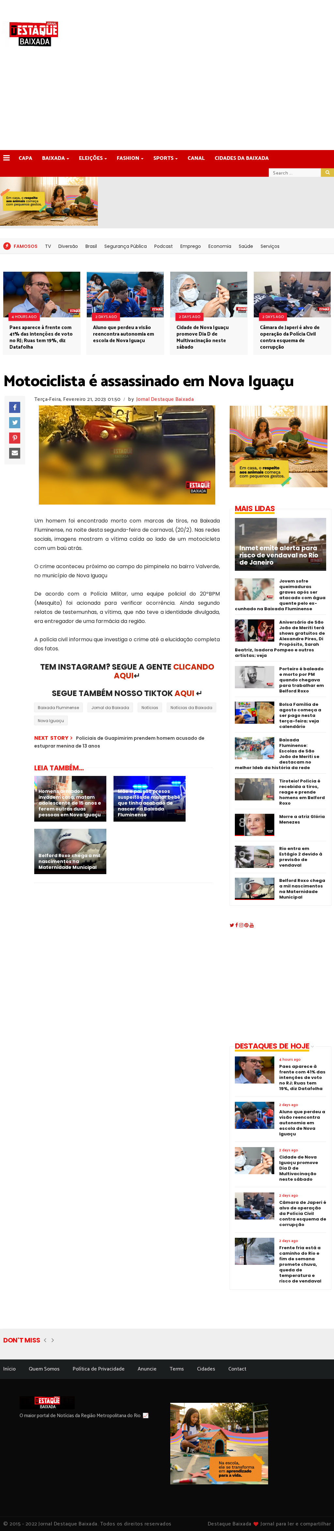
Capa (25, 158)
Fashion (128, 158)
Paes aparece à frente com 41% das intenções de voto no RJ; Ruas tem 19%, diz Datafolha (41, 337)
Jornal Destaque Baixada (165, 399)
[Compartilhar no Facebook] (14, 407)
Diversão (68, 246)
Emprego (190, 246)
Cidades (206, 1369)
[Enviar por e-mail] (14, 453)
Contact (237, 1369)
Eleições (91, 158)
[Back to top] (317, 1515)
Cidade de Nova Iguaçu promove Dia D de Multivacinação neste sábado (202, 337)
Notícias (150, 707)
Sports (163, 158)
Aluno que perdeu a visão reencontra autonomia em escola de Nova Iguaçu (123, 334)
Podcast (163, 246)
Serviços (270, 246)
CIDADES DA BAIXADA (242, 158)
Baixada (53, 158)
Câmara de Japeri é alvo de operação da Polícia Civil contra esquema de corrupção (290, 337)
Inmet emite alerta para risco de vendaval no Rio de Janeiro (278, 555)
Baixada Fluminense (58, 707)
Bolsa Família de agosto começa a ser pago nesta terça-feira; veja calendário (300, 715)
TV (48, 246)
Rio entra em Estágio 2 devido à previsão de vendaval (300, 857)
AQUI (184, 693)
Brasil (91, 246)
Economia (219, 246)
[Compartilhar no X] (14, 422)
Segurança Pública (125, 246)
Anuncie (147, 1369)
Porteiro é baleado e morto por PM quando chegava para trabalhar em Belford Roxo (301, 680)
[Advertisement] (167, 101)
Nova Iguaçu (51, 720)
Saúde (246, 246)
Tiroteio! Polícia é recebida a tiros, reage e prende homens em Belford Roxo (302, 792)
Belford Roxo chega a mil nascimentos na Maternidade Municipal (302, 889)
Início (9, 1369)
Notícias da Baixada (191, 707)
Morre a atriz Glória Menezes (302, 819)
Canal (196, 158)
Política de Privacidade (99, 1369)
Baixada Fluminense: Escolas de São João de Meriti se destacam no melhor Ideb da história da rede (277, 753)
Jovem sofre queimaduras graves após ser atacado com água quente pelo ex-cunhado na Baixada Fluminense (280, 595)
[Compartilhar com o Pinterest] (14, 438)
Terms (177, 1369)
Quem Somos (44, 1369)
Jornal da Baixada (110, 707)
